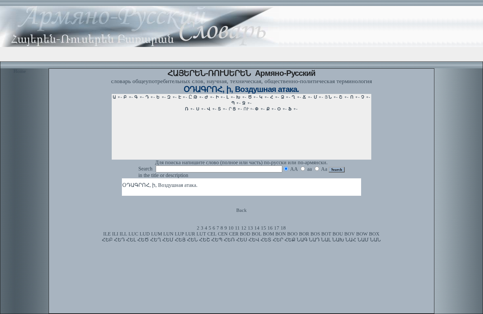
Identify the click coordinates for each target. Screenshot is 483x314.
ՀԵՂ (155, 239)
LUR (190, 233)
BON (280, 233)
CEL (212, 233)
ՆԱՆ (375, 239)
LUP (179, 233)
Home (19, 71)
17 (276, 228)
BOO (292, 233)
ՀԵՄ (167, 239)
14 (257, 228)
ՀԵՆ (192, 239)
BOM (268, 233)
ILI (115, 233)
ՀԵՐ (278, 239)
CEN (223, 233)
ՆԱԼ (326, 239)
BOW (362, 233)
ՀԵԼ (131, 239)
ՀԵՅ (180, 239)
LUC (133, 233)
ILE (107, 233)
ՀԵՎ (253, 239)
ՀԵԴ (119, 239)
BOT (326, 233)
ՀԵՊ (216, 239)
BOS (315, 233)
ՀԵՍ (241, 239)
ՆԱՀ (350, 239)
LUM (156, 233)
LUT (201, 233)
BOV (349, 233)
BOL (257, 233)
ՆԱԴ (314, 239)
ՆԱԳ (302, 239)
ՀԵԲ (107, 239)
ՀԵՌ (229, 239)
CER (234, 233)
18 (283, 228)
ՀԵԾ (143, 239)
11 (237, 228)
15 (263, 228)
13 (250, 228)
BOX (374, 233)
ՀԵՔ (290, 239)
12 (243, 228)
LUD (145, 233)
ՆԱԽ (338, 239)
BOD (245, 233)
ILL (123, 233)
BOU (338, 233)
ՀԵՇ (204, 239)
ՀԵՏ (266, 239)
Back (241, 210)
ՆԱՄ (363, 239)
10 (231, 228)
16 (270, 228)
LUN (168, 233)
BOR (304, 233)
